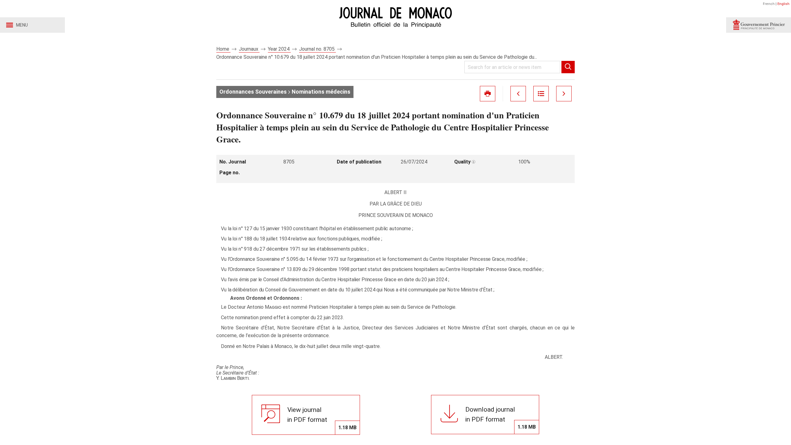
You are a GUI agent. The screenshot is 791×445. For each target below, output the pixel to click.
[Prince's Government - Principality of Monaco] (758, 25)
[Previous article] (518, 93)
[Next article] (564, 93)
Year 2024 (279, 49)
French (769, 4)
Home (223, 49)
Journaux (249, 49)
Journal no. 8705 (317, 49)
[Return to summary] (541, 93)
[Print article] (487, 93)
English (783, 4)
